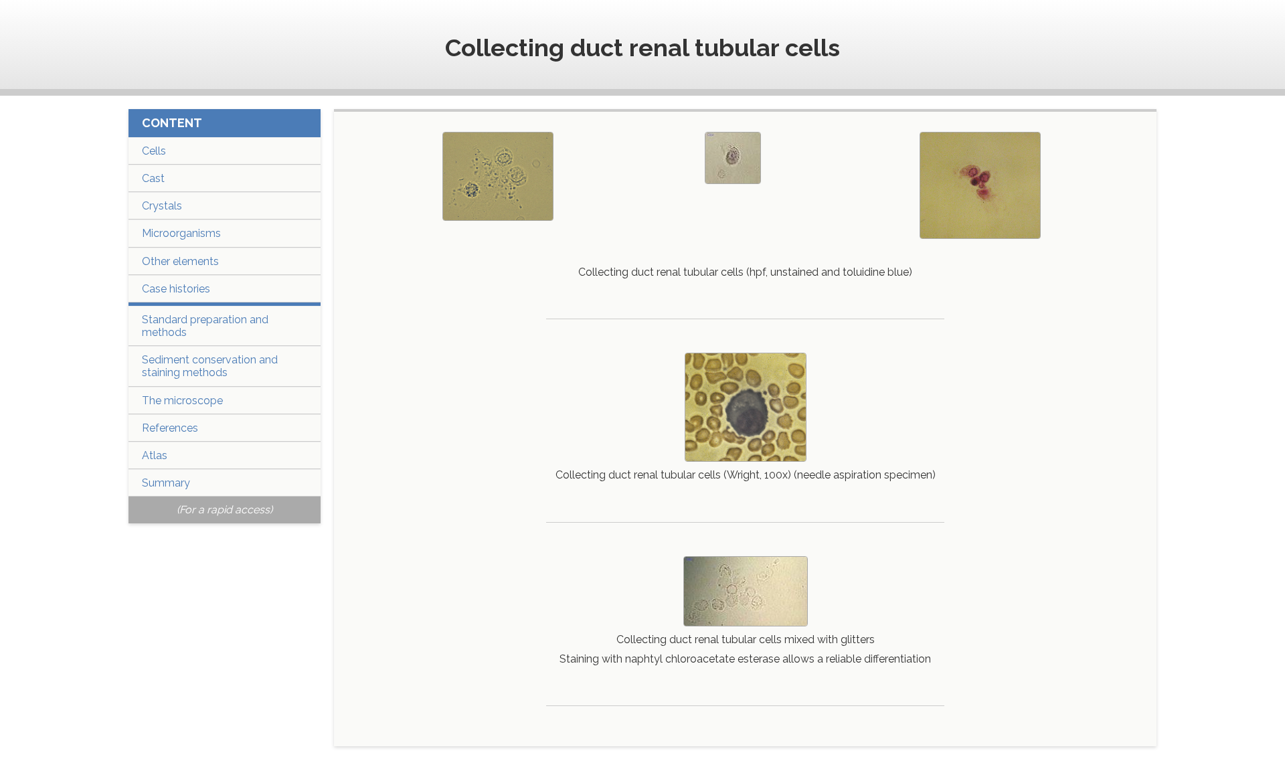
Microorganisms (181, 233)
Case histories (176, 288)
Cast (153, 178)
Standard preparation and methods (205, 326)
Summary (166, 483)
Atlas (154, 455)
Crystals (162, 205)
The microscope (182, 400)
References (170, 428)
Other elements (180, 261)
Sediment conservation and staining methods (210, 366)
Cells (154, 151)
